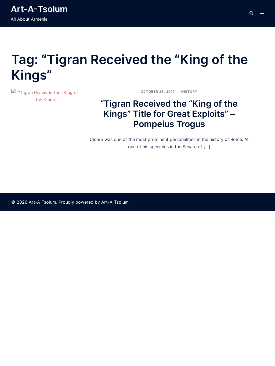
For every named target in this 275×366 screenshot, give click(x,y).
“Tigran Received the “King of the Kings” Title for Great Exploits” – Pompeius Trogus (169, 113)
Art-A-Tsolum (39, 9)
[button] (251, 13)
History (189, 91)
